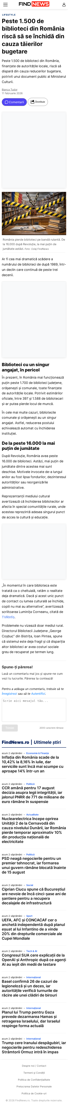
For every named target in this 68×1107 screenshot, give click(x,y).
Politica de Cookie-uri (34, 1093)
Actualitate (32, 814)
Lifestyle (9, 14)
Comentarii (16, 102)
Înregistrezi (9, 693)
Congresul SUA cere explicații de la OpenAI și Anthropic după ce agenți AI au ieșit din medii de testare (34, 960)
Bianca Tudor (9, 89)
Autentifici (38, 693)
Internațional (33, 977)
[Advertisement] (34, 150)
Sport (29, 915)
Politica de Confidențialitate (34, 1079)
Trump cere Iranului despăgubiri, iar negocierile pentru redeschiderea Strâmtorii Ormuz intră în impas (34, 1047)
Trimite (9, 728)
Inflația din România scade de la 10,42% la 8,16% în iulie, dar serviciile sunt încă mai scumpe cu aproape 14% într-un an (32, 764)
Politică (30, 783)
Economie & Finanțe (37, 753)
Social (29, 885)
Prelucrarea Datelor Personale (34, 1086)
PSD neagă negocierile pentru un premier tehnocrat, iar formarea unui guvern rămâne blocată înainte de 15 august (34, 865)
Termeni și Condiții (34, 1072)
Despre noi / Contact (34, 1065)
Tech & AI (31, 951)
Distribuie (40, 101)
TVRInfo (8, 617)
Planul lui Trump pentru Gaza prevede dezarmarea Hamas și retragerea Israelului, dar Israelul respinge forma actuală (31, 1019)
